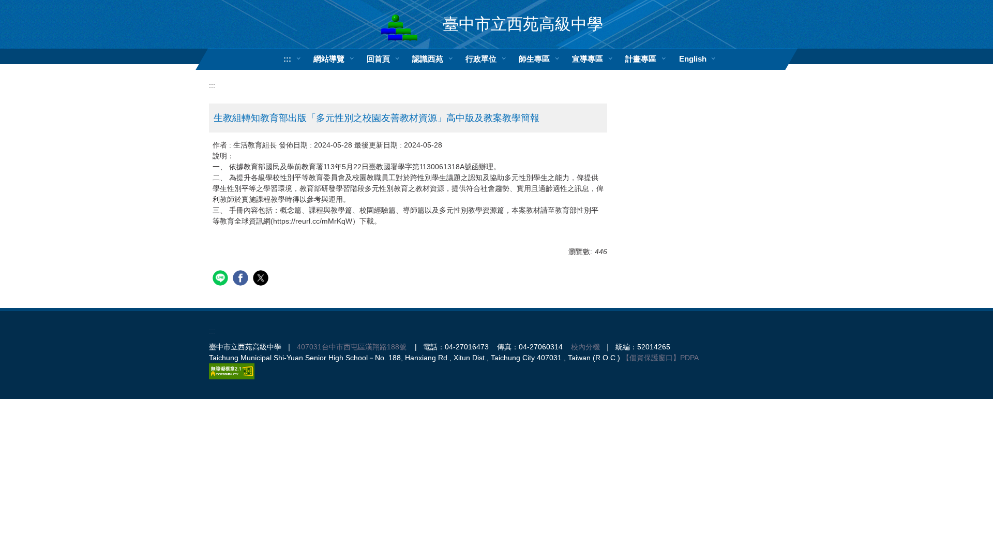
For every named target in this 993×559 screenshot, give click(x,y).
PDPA (689, 358)
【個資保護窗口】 (651, 358)
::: (287, 58)
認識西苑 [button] (427, 58)
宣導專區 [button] (587, 58)
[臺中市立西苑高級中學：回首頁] (399, 27)
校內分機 (585, 347)
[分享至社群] (222, 279)
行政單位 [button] (480, 58)
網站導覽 (328, 58)
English (692, 58)
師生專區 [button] (534, 58)
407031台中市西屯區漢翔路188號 (352, 347)
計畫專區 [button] (640, 58)
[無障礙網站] (231, 371)
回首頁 (378, 58)
